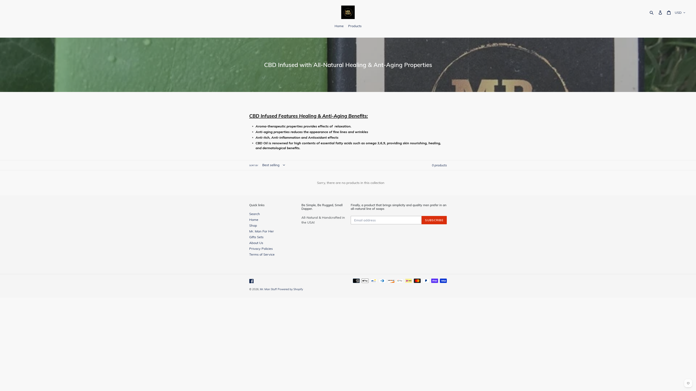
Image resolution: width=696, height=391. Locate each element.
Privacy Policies (261, 249)
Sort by (253, 165)
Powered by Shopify (290, 289)
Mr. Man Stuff (268, 289)
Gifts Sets (256, 237)
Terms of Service (262, 254)
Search (254, 214)
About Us (256, 243)
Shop (253, 225)
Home (253, 220)
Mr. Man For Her (261, 231)
